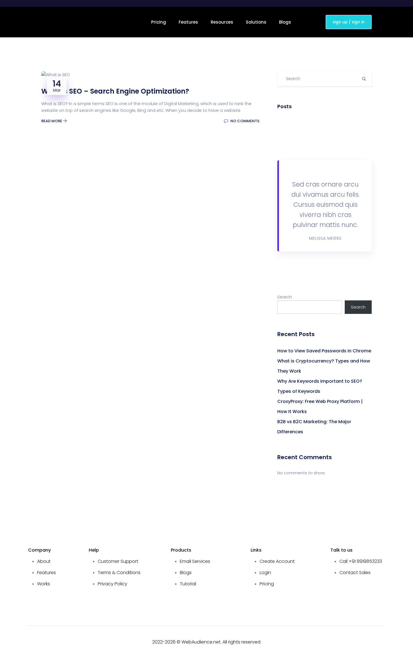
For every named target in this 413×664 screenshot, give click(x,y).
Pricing (158, 22)
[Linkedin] (382, 642)
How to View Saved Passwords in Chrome (324, 351)
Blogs (285, 22)
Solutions (256, 22)
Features (188, 22)
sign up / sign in (349, 22)
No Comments (244, 121)
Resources (222, 22)
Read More (52, 121)
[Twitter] (372, 642)
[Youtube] (362, 642)
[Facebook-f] (352, 642)
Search (284, 297)
